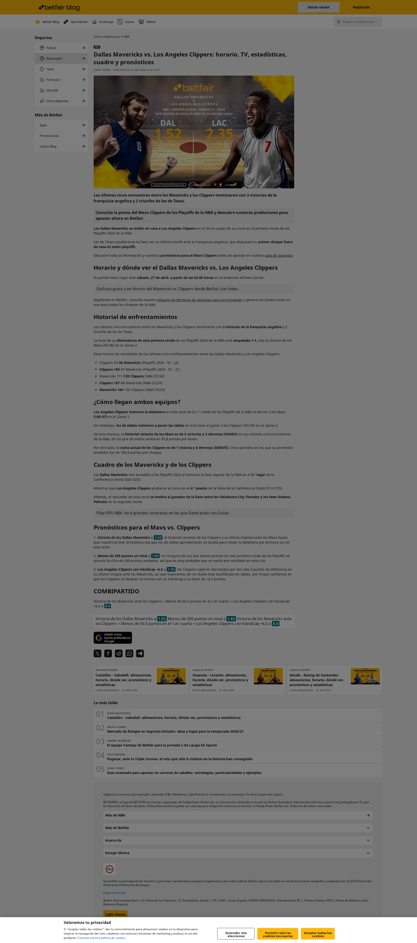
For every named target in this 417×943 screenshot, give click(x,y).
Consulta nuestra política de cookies (101, 938)
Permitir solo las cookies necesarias (278, 934)
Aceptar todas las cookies (318, 934)
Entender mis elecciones (236, 934)
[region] (208, 930)
